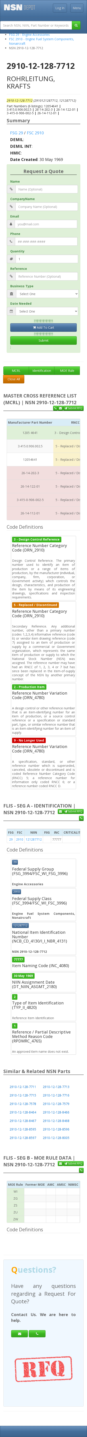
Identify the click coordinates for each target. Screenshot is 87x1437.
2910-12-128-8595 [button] (23, 1129)
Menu (77, 8)
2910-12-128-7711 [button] (23, 1087)
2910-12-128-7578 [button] (23, 1104)
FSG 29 (16, 132)
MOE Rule (67, 370)
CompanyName (22, 199)
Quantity (17, 251)
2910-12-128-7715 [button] (23, 1095)
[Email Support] (60, 408)
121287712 (34, 839)
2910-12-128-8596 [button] (56, 1129)
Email (14, 216)
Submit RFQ (74, 408)
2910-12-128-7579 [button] (56, 1104)
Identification (41, 370)
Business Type (21, 286)
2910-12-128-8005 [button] (56, 1138)
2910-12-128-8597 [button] (23, 1138)
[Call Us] (55, 408)
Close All (14, 379)
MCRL (16, 370)
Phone (15, 234)
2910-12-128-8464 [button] (23, 1112)
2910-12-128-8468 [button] (56, 1121)
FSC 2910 (35, 132)
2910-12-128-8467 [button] (23, 1121)
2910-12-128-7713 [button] (56, 1087)
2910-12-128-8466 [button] (56, 1112)
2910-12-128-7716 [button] (56, 1095)
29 (11, 839)
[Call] (37, 1325)
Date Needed (20, 303)
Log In (59, 8)
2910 (19, 839)
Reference (18, 268)
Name (15, 181)
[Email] (19, 1325)
